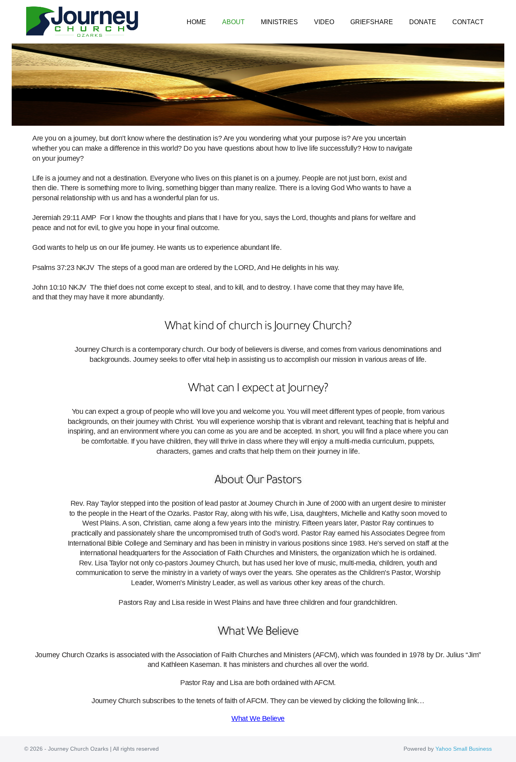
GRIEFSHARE (371, 22)
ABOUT (233, 22)
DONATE (422, 22)
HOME (196, 22)
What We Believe (258, 718)
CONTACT (468, 22)
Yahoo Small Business (463, 748)
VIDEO (324, 22)
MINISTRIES (279, 22)
